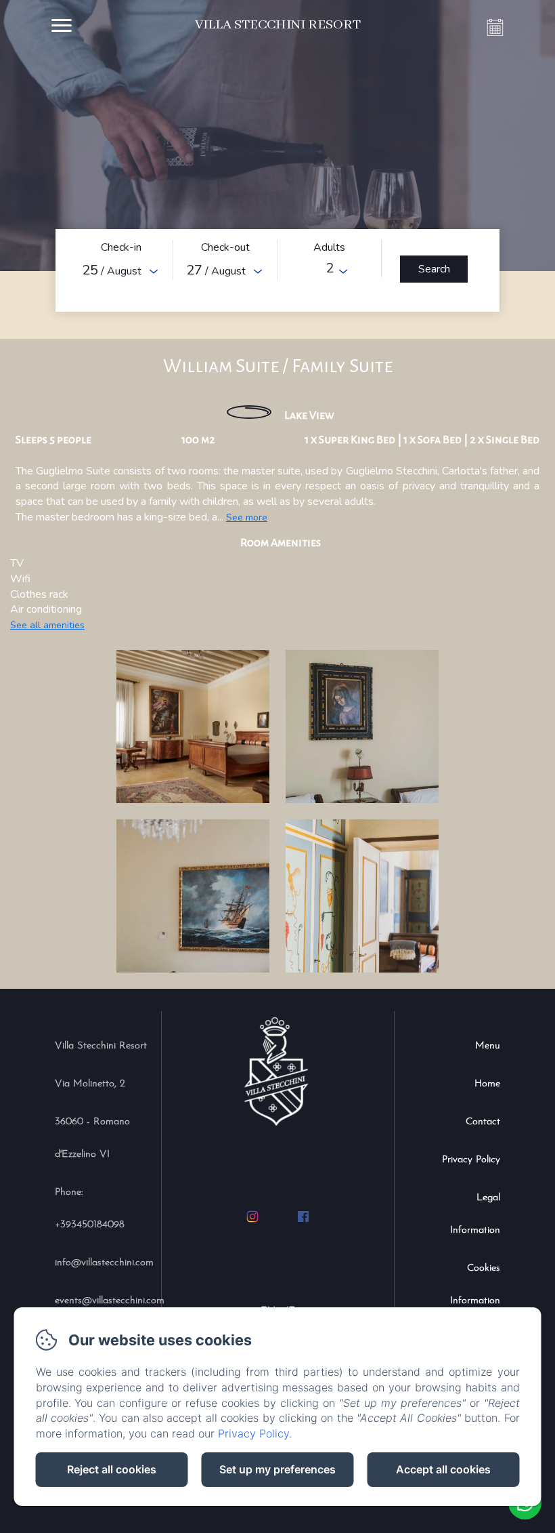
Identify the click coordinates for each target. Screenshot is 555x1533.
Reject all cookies (111, 1469)
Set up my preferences (277, 1469)
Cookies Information (475, 1284)
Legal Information (475, 1214)
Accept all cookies (443, 1469)
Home (487, 1084)
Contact (483, 1122)
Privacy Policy (471, 1160)
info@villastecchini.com (104, 1263)
